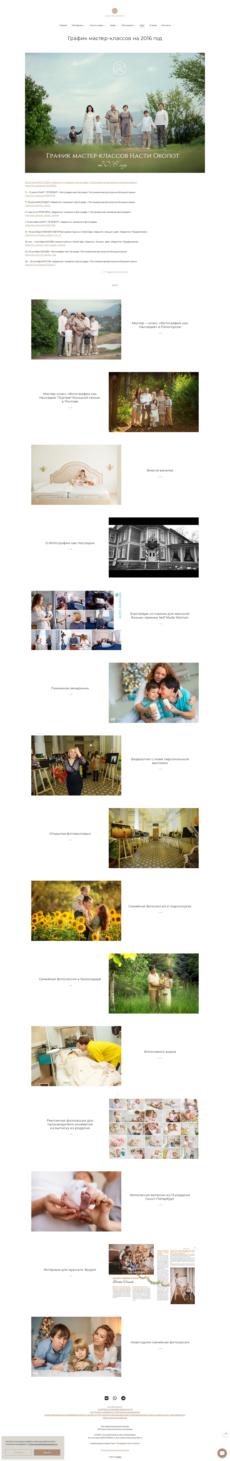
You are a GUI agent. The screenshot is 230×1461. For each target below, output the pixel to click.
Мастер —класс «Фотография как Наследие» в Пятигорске (160, 325)
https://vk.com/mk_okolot (38, 205)
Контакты (166, 25)
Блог (142, 25)
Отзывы (153, 25)
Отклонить (18, 1452)
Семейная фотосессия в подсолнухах (159, 906)
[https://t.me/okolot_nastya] (123, 1398)
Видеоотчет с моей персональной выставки (160, 761)
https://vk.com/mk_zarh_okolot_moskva (45, 244)
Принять (47, 1452)
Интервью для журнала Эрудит (70, 1270)
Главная (63, 25)
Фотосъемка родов (160, 1052)
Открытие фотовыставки (70, 834)
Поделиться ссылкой (117, 271)
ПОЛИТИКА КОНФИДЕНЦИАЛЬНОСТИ (115, 1409)
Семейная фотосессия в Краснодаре (70, 979)
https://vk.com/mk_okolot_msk (40, 254)
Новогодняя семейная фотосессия (160, 1342)
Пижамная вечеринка (70, 688)
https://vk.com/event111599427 (40, 264)
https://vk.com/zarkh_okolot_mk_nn (43, 235)
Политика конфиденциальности (115, 1450)
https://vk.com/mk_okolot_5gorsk (42, 215)
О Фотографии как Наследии (70, 543)
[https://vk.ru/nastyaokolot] (107, 1398)
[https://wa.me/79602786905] (115, 1398)
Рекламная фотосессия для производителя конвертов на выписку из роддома (70, 1124)
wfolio (118, 1457)
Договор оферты (115, 1406)
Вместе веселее (160, 470)
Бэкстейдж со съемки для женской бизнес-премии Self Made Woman (159, 615)
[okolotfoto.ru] (115, 12)
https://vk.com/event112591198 (40, 195)
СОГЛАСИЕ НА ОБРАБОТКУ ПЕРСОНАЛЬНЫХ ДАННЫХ (115, 1412)
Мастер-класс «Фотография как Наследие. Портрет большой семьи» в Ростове (70, 397)
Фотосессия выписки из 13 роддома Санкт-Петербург (160, 1197)
